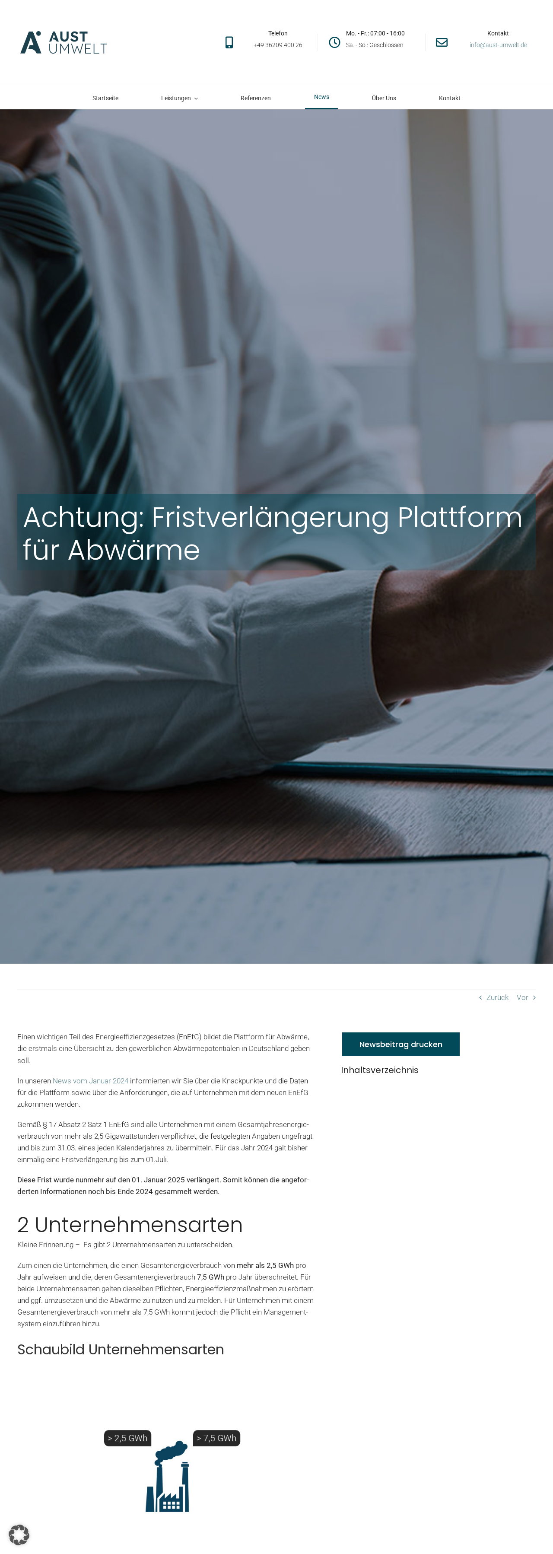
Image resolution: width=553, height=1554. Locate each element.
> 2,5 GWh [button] (128, 1438)
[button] (19, 1535)
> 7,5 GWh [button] (217, 1438)
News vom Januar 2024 (89, 1080)
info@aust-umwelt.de (498, 44)
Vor (522, 997)
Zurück (497, 997)
